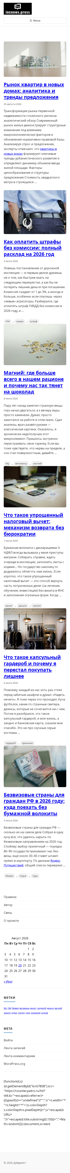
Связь (8, 913)
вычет (9, 605)
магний (37, 463)
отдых (23, 875)
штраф (33, 321)
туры (35, 875)
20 (20, 965)
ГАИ (8, 321)
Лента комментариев (19, 1056)
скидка (20, 321)
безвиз (9, 875)
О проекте (11, 921)
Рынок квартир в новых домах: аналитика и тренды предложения (34, 90)
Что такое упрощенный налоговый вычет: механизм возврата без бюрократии (34, 524)
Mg (7, 463)
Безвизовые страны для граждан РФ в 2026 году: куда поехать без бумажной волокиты (34, 804)
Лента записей (14, 1048)
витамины (21, 463)
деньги (23, 605)
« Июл (8, 982)
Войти (8, 1040)
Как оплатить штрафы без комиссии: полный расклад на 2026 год (33, 248)
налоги (37, 605)
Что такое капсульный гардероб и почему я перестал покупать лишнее (32, 666)
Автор (8, 905)
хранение (27, 743)
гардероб (11, 743)
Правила (10, 897)
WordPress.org (14, 1064)
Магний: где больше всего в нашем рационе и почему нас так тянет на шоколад (34, 382)
